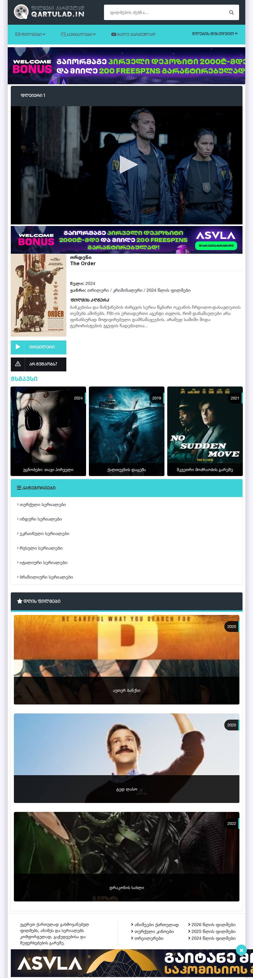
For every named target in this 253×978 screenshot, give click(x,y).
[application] (127, 165)
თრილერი (98, 290)
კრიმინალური (128, 290)
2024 (90, 283)
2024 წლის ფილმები (169, 290)
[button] (126, 164)
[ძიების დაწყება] (231, 12)
